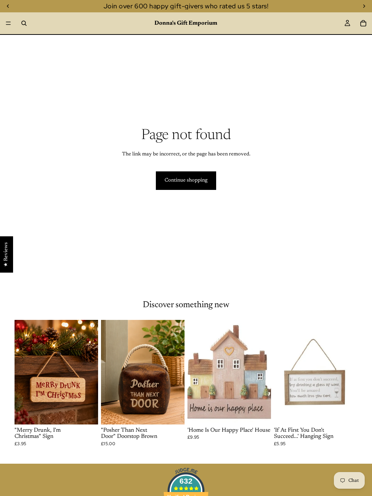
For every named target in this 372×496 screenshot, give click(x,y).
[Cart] (363, 23)
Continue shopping (186, 180)
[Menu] (8, 23)
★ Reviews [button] (6, 254)
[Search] (24, 23)
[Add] (86, 413)
